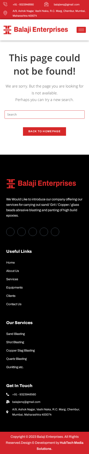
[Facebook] (10, 232)
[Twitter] (21, 232)
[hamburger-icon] (81, 30)
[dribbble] (44, 232)
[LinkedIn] (33, 232)
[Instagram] (55, 232)
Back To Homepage (44, 131)
